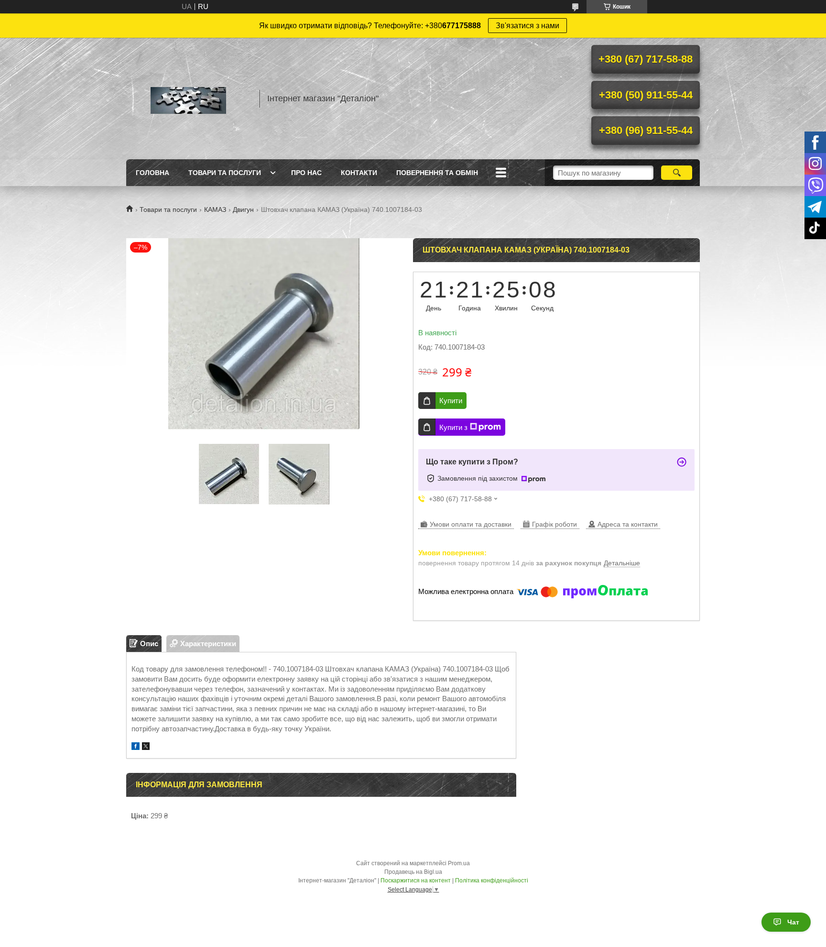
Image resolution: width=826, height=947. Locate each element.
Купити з (453, 427)
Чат (793, 922)
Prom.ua (459, 863)
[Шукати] (676, 172)
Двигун (243, 209)
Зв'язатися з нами (527, 26)
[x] (146, 747)
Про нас (306, 172)
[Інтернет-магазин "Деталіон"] (188, 98)
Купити (450, 400)
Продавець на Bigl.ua (413, 872)
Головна (152, 172)
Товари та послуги (224, 172)
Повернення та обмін (437, 172)
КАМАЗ (215, 209)
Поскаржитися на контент (415, 880)
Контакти (359, 172)
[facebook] (135, 747)
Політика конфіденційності (491, 880)
